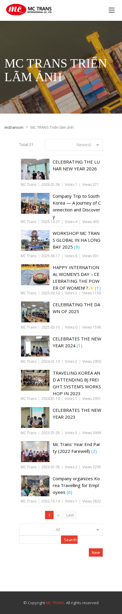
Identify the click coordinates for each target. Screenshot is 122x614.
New (96, 552)
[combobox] (74, 145)
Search (70, 539)
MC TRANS (55, 602)
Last (70, 515)
